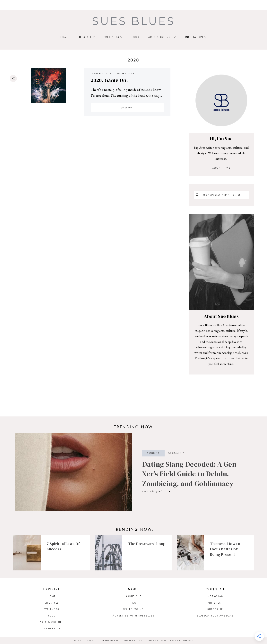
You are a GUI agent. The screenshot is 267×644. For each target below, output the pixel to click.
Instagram (215, 596)
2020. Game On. (109, 80)
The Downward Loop (147, 543)
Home (64, 37)
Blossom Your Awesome (215, 615)
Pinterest (215, 603)
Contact (91, 640)
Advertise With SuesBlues (133, 615)
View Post (127, 107)
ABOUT (216, 167)
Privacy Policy (133, 640)
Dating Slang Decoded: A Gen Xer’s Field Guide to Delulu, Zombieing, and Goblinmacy (189, 473)
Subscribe (215, 609)
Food (135, 37)
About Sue (133, 596)
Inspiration (194, 37)
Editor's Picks (125, 73)
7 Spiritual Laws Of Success (63, 546)
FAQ (228, 167)
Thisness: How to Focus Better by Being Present (225, 549)
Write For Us (133, 609)
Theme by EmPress (181, 640)
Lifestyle (85, 37)
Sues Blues (133, 21)
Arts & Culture (160, 37)
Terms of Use (110, 640)
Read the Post (152, 491)
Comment (177, 453)
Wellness (112, 37)
